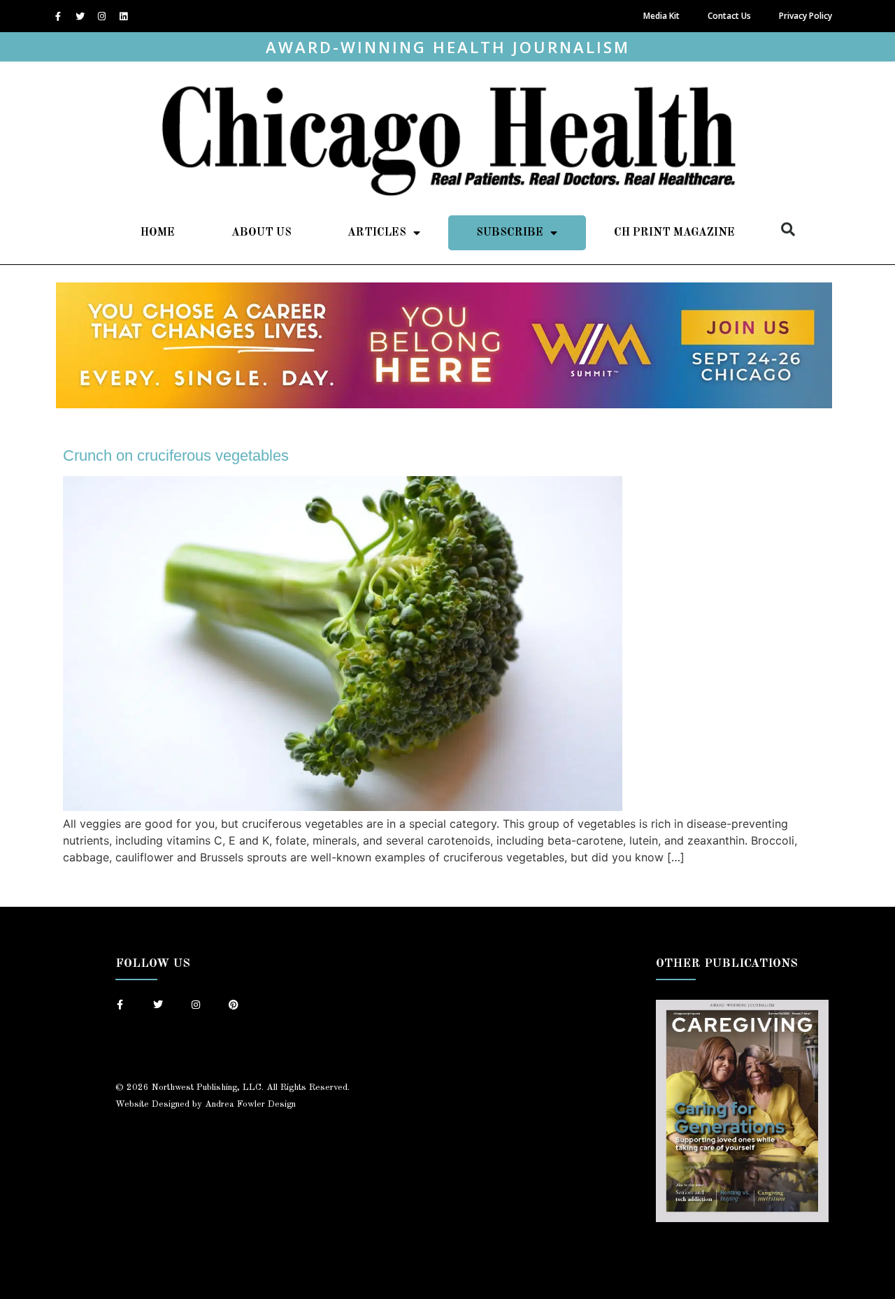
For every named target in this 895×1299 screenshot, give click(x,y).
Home (158, 232)
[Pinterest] (233, 1005)
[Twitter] (80, 16)
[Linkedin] (123, 16)
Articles (377, 232)
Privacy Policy (805, 16)
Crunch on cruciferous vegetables (176, 455)
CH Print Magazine (674, 232)
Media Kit (661, 16)
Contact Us (729, 16)
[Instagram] (101, 16)
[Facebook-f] (58, 16)
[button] (788, 229)
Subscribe (509, 232)
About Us (261, 232)
